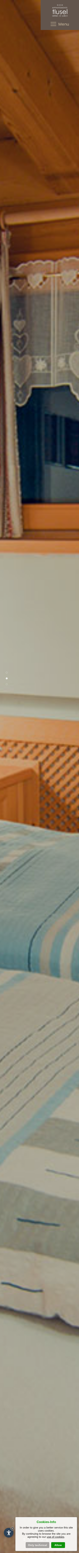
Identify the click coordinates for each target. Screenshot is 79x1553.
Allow (58, 1545)
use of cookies (55, 1536)
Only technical (37, 1545)
